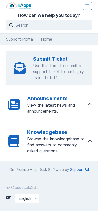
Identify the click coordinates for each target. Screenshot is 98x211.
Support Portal (20, 39)
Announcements (47, 99)
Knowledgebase (47, 132)
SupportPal (79, 170)
